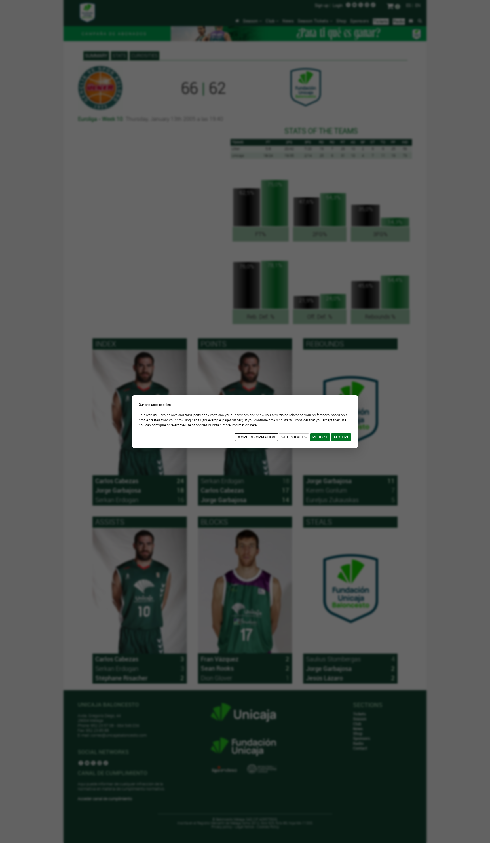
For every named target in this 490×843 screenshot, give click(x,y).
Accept (341, 437)
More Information (257, 437)
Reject (319, 437)
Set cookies (294, 437)
